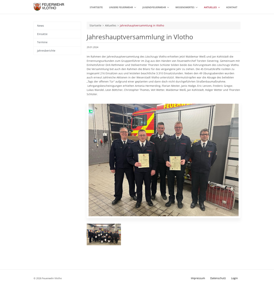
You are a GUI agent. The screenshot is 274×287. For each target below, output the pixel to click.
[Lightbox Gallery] (104, 234)
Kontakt (231, 7)
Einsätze (42, 34)
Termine (42, 42)
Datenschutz (218, 278)
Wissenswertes (184, 7)
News (40, 25)
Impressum (198, 278)
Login (234, 278)
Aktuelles (210, 7)
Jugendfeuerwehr (154, 7)
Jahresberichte (46, 50)
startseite (96, 7)
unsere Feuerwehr (121, 7)
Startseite (95, 25)
